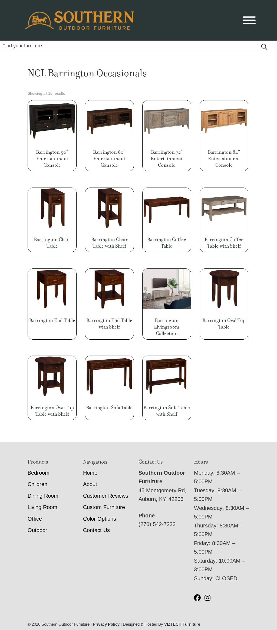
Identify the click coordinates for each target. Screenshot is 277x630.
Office (35, 519)
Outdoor (37, 530)
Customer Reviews (105, 496)
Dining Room (43, 496)
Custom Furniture (104, 507)
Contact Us (96, 530)
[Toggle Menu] (249, 20)
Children (37, 484)
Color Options (99, 519)
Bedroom (39, 473)
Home (90, 473)
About (90, 484)
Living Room (42, 507)
